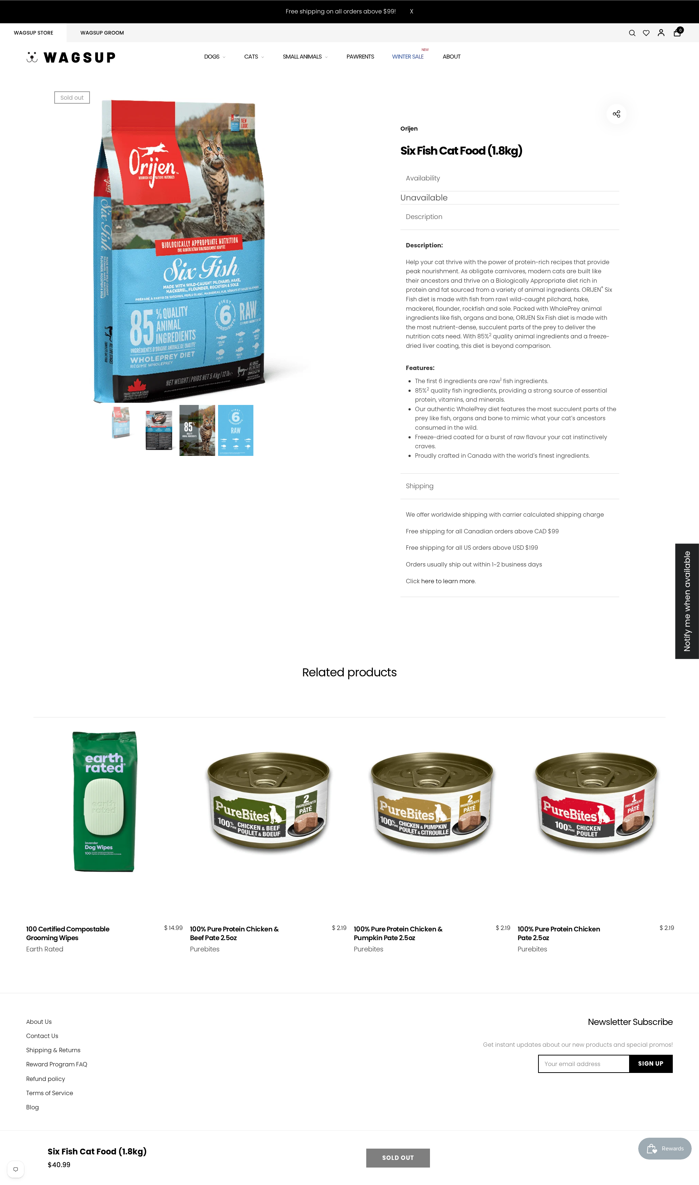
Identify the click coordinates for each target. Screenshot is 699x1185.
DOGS (211, 56)
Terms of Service (49, 1093)
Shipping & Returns (53, 1050)
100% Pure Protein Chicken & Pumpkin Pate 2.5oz (398, 933)
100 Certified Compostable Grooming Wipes (68, 933)
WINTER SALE (408, 55)
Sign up (651, 1063)
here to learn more (448, 581)
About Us (39, 1022)
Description (424, 216)
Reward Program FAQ (56, 1064)
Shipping (420, 485)
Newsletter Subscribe (630, 1022)
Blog (32, 1107)
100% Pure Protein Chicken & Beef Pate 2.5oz (234, 933)
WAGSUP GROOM (102, 32)
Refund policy (45, 1079)
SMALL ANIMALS (302, 56)
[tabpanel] (178, 253)
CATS (251, 56)
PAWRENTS (360, 56)
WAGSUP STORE (33, 32)
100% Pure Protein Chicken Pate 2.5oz (559, 933)
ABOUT (452, 56)
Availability (423, 178)
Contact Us (42, 1036)
